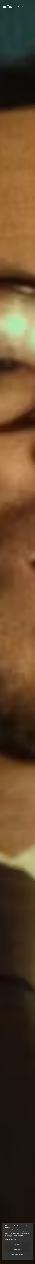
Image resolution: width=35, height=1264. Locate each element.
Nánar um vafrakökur (10, 1239)
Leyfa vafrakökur (17, 1244)
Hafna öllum (17, 1249)
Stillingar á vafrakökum (17, 1254)
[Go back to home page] (8, 7)
